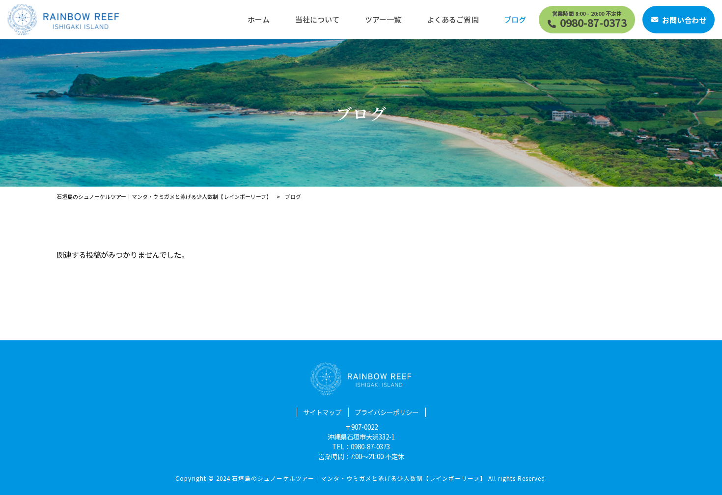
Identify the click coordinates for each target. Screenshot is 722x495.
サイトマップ (322, 412)
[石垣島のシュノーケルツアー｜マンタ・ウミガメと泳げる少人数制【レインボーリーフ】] (63, 19)
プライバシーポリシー (386, 412)
